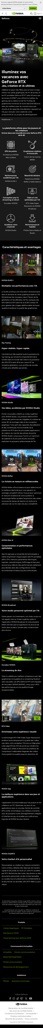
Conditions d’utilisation (14, 1013)
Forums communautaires (24, 952)
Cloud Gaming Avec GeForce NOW (17, 938)
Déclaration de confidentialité (20, 1008)
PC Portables (27, 928)
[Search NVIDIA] (6, 13)
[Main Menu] (2, 13)
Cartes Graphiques (11, 928)
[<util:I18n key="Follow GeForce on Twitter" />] (26, 998)
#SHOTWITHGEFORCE (12, 957)
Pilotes (6, 981)
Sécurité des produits (14, 1019)
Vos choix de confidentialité (20, 1011)
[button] (31, 14)
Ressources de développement (16, 967)
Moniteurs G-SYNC (11, 933)
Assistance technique (21, 981)
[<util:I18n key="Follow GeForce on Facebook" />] (10, 998)
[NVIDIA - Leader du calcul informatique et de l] (17, 13)
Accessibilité (31, 1013)
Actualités (7, 952)
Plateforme (6, 119)
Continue (33, 8)
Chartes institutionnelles (20, 1016)
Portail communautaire (12, 962)
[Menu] (40, 18)
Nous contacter (31, 1019)
